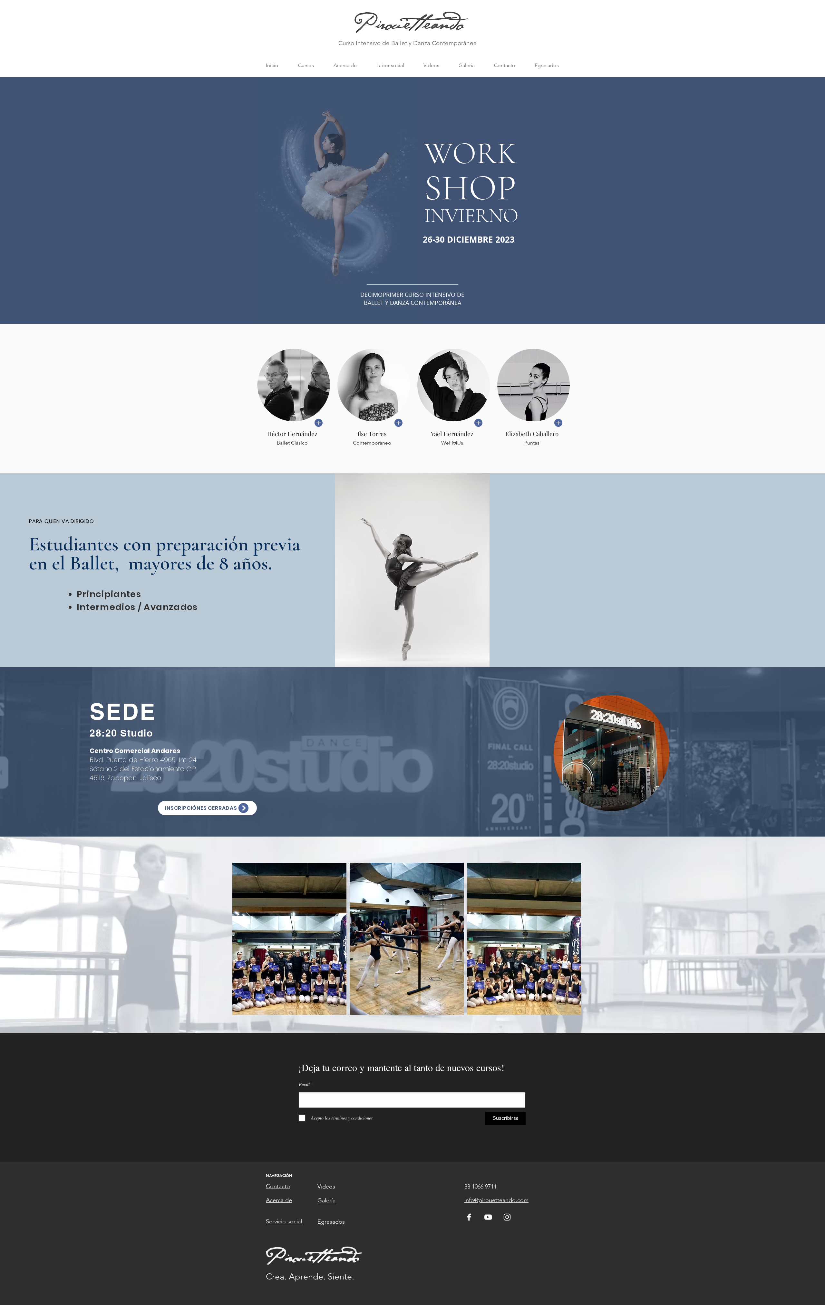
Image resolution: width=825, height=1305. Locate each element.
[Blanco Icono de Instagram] (507, 1217)
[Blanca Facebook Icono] (469, 1217)
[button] (306, 65)
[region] (611, 753)
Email (304, 1084)
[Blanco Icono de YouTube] (488, 1217)
